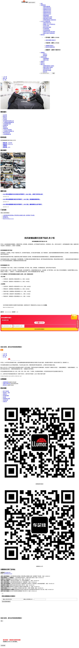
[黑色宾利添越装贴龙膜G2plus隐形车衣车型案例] (19, 166)
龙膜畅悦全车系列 (47, 9)
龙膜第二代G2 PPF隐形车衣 (49, 24)
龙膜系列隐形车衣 (47, 22)
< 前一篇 (5, 76)
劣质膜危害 (5, 125)
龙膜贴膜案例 (46, 15)
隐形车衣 (5, 126)
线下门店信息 (6, 391)
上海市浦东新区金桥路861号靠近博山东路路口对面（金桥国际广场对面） (19, 215)
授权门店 (43, 64)
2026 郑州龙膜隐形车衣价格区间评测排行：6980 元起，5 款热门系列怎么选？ (23, 194)
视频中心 (45, 54)
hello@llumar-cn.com (7, 573)
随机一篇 (5, 78)
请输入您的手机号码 (7, 599)
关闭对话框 (3, 645)
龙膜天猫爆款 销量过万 (51, 40)
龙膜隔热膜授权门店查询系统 (49, 19)
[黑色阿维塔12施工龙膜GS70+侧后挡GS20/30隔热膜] (19, 188)
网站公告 (5, 116)
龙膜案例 (43, 52)
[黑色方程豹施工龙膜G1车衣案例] (6, 159)
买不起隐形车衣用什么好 (8, 120)
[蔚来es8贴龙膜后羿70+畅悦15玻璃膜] (19, 159)
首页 (42, 3)
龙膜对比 (43, 61)
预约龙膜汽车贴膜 (47, 70)
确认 (2, 350)
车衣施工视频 (46, 25)
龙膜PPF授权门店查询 (48, 67)
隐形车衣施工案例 (47, 27)
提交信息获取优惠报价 (6, 601)
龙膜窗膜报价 (46, 58)
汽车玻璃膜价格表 (7, 123)
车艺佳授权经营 (46, 30)
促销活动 (5, 117)
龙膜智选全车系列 (47, 13)
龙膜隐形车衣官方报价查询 (49, 31)
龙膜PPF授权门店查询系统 (49, 33)
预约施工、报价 (6, 392)
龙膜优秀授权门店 (47, 68)
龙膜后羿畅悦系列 (47, 8)
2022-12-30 (8, 144)
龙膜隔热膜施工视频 (47, 16)
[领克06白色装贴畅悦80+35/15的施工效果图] (19, 173)
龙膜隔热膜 (43, 5)
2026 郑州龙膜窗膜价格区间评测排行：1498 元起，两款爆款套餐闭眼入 (21, 199)
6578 (6, 147)
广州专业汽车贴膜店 (7, 129)
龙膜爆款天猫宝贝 (49, 45)
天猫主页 (5, 401)
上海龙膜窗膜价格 (7, 134)
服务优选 (43, 34)
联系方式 (45, 71)
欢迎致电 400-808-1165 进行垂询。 (10, 641)
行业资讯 (5, 119)
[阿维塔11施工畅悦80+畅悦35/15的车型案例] (6, 180)
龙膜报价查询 (44, 57)
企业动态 (5, 114)
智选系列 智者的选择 (50, 47)
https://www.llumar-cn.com (8, 218)
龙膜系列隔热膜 (46, 6)
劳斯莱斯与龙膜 (6, 398)
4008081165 (5, 216)
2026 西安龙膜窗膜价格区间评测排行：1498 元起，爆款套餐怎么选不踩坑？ (23, 204)
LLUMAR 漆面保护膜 (45, 21)
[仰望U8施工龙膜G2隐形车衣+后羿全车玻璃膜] (6, 188)
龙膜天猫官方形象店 (47, 18)
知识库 (4, 397)
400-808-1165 (5, 217)
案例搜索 (45, 55)
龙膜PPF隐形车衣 (7, 383)
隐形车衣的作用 (6, 132)
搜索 (53, 73)
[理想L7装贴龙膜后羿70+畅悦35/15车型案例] (6, 166)
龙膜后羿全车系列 (47, 10)
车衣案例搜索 (46, 28)
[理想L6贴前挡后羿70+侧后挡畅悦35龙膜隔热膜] (19, 180)
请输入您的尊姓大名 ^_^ (29, 599)
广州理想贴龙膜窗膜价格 (8, 122)
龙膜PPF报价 (46, 59)
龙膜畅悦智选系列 (47, 12)
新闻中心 (43, 62)
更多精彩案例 (6, 395)
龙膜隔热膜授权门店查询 (48, 65)
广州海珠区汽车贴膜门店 (8, 131)
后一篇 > (5, 79)
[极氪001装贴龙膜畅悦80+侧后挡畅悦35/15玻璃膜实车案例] (6, 173)
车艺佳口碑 (5, 400)
